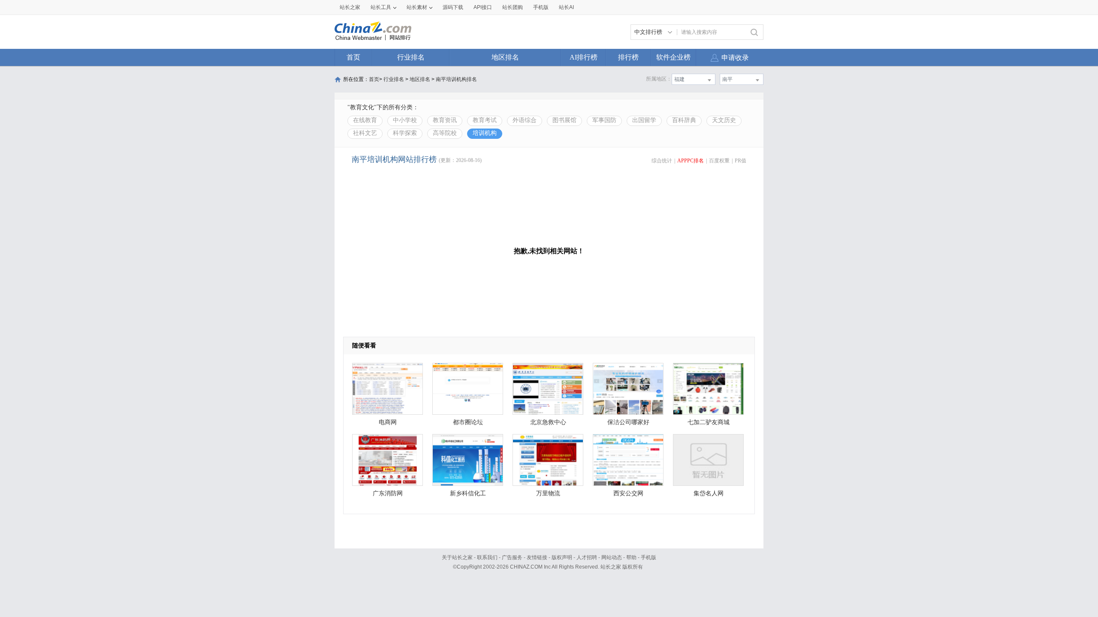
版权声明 (562, 557)
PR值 (740, 161)
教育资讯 (445, 120)
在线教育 (365, 120)
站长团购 (512, 7)
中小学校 (405, 120)
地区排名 (505, 57)
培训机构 (485, 133)
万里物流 (548, 493)
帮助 (631, 557)
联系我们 (487, 557)
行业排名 (411, 57)
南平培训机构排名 (456, 79)
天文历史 (724, 120)
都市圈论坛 (468, 422)
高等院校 (445, 133)
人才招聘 (586, 557)
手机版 (648, 557)
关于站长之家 (457, 557)
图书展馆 (564, 120)
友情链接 (537, 557)
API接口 (483, 7)
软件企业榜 (673, 57)
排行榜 (628, 57)
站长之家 (350, 7)
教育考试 (485, 120)
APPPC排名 (690, 161)
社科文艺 (365, 133)
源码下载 (453, 7)
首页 (353, 57)
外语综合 (525, 120)
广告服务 (512, 557)
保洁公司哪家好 (628, 422)
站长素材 (417, 7)
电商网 (388, 422)
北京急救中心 (548, 422)
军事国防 (604, 120)
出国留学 (644, 120)
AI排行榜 (583, 57)
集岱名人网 (709, 493)
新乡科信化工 (468, 493)
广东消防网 (388, 493)
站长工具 (381, 7)
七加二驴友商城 (709, 422)
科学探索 (405, 133)
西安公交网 (628, 493)
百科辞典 (684, 120)
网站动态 (611, 557)
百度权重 (719, 161)
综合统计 (662, 161)
